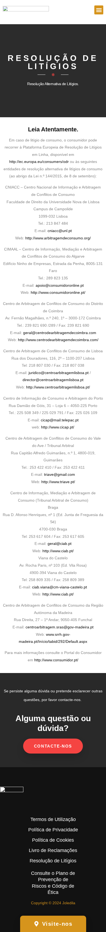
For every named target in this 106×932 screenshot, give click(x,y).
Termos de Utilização (53, 819)
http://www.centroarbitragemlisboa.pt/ (58, 387)
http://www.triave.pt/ (58, 482)
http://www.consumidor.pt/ (56, 660)
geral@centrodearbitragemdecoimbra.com (59, 333)
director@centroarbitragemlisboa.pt (53, 380)
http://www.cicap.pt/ (57, 427)
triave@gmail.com (59, 474)
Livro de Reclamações (53, 850)
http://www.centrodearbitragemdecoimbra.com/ (58, 340)
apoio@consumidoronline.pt (60, 285)
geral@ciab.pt (59, 543)
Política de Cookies (53, 840)
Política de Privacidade (53, 829)
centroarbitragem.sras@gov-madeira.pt (59, 627)
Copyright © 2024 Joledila (53, 903)
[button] (98, 9)
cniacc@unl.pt (60, 231)
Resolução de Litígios (53, 860)
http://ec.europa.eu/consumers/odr (39, 161)
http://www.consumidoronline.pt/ (58, 292)
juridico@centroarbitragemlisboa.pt (59, 373)
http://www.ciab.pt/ (58, 551)
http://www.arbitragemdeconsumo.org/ (58, 238)
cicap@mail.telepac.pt (60, 420)
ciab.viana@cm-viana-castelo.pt (59, 587)
